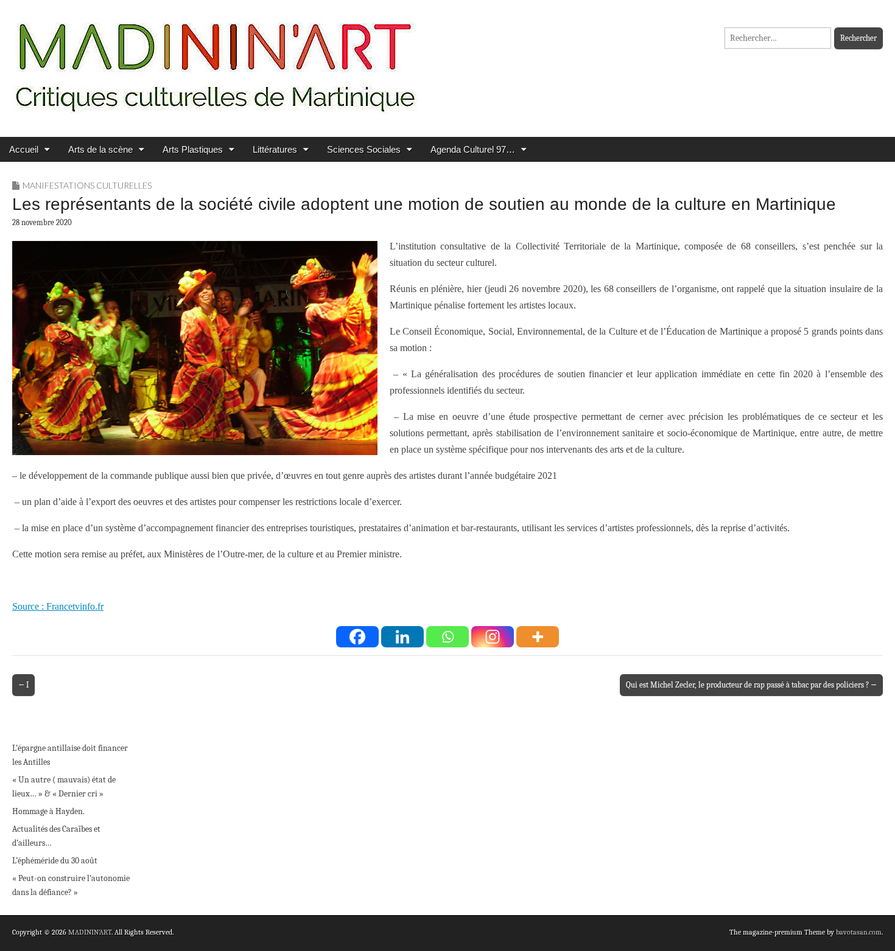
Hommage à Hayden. (48, 811)
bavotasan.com (859, 932)
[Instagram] (492, 636)
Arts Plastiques (193, 149)
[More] (537, 636)
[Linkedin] (402, 636)
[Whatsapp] (447, 636)
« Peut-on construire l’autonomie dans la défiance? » (71, 885)
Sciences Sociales (364, 149)
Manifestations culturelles (87, 185)
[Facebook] (357, 636)
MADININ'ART (89, 932)
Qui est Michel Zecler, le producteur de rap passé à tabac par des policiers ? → (751, 684)
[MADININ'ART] (215, 59)
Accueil (23, 149)
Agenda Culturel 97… (472, 149)
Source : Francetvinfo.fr (58, 606)
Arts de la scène (100, 149)
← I (23, 684)
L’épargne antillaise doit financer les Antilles (70, 755)
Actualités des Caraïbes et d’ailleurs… (56, 836)
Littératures (275, 149)
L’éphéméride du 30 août (54, 860)
